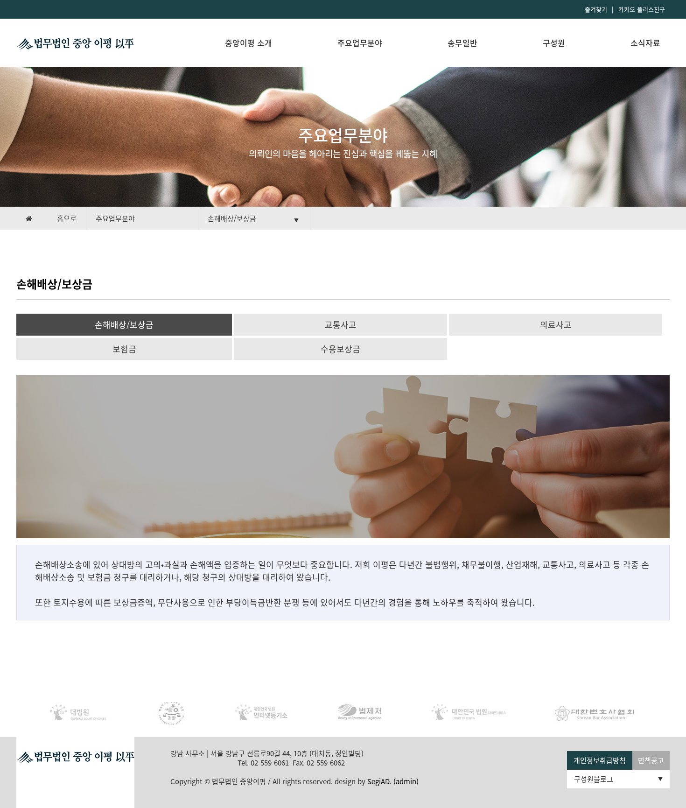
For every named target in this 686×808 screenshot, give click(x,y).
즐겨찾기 (596, 9)
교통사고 (341, 324)
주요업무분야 (359, 43)
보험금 (124, 349)
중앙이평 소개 (248, 43)
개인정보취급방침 (600, 760)
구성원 (554, 43)
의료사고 (556, 324)
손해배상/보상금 (124, 324)
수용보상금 (340, 349)
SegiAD (378, 781)
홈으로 (67, 218)
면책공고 (651, 760)
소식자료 (645, 43)
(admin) (406, 781)
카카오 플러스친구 (641, 9)
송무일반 (462, 43)
